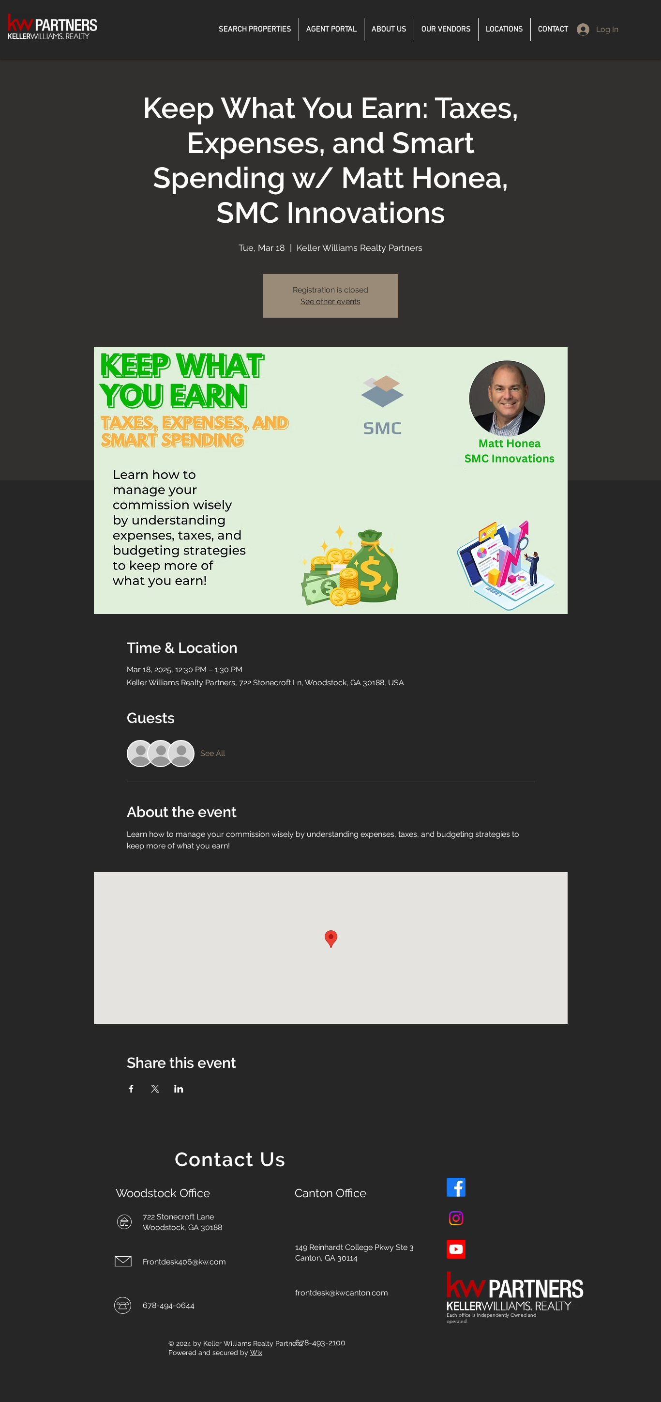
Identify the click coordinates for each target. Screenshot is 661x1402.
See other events (330, 301)
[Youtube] (456, 1249)
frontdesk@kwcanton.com (341, 1292)
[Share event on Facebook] (131, 1089)
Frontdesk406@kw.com (184, 1261)
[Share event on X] (155, 1089)
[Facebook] (456, 1187)
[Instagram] (456, 1218)
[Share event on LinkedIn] (178, 1089)
